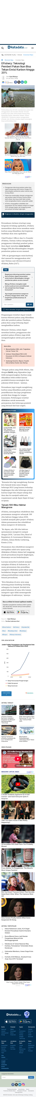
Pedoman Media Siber (10, 1090)
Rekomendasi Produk (9, 410)
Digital (21, 1027)
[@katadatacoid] (23, 1084)
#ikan (4, 631)
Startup (21, 1034)
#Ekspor (4, 634)
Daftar (31, 1077)
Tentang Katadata (12, 1089)
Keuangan (13, 1031)
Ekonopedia (31, 1027)
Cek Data (12, 1049)
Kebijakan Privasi (21, 1090)
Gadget (21, 1036)
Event (3, 1066)
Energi (3, 1034)
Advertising (21, 1089)
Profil (29, 1033)
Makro (12, 1029)
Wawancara (22, 1049)
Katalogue (31, 1047)
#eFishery (16, 627)
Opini (20, 1047)
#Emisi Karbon (6, 627)
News (29, 1043)
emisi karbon (24, 246)
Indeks (3, 1057)
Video (29, 1041)
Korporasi (13, 1034)
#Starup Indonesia (15, 634)
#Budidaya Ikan (12, 631)
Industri (3, 1031)
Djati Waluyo (13, 76)
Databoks (4, 1064)
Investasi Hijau (28, 55)
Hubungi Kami (18, 1092)
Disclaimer (31, 1090)
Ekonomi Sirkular (17, 55)
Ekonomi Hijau (9, 60)
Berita (3, 1027)
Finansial (12, 1027)
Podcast (30, 1051)
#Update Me (25, 627)
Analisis (12, 1047)
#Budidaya (23, 631)
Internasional (4, 1033)
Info (2, 1055)
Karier (27, 1089)
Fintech (21, 1033)
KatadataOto (5, 1068)
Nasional (3, 1029)
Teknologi (22, 1038)
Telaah (21, 1045)
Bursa (11, 1033)
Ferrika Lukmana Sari (12, 621)
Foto (29, 1049)
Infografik (13, 1045)
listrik (10, 372)
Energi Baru (4, 1045)
